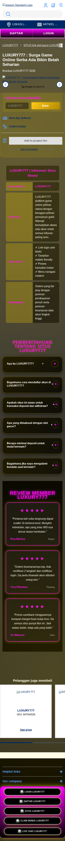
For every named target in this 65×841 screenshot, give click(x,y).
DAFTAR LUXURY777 (34, 802)
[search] (32, 14)
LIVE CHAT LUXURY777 (34, 830)
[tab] (16, 742)
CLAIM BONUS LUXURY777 (34, 821)
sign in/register (29, 149)
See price (26, 729)
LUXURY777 (43, 186)
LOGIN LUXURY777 (34, 792)
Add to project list (35, 140)
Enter (45, 105)
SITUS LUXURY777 (34, 811)
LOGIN (49, 33)
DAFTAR (16, 33)
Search (7, 14)
